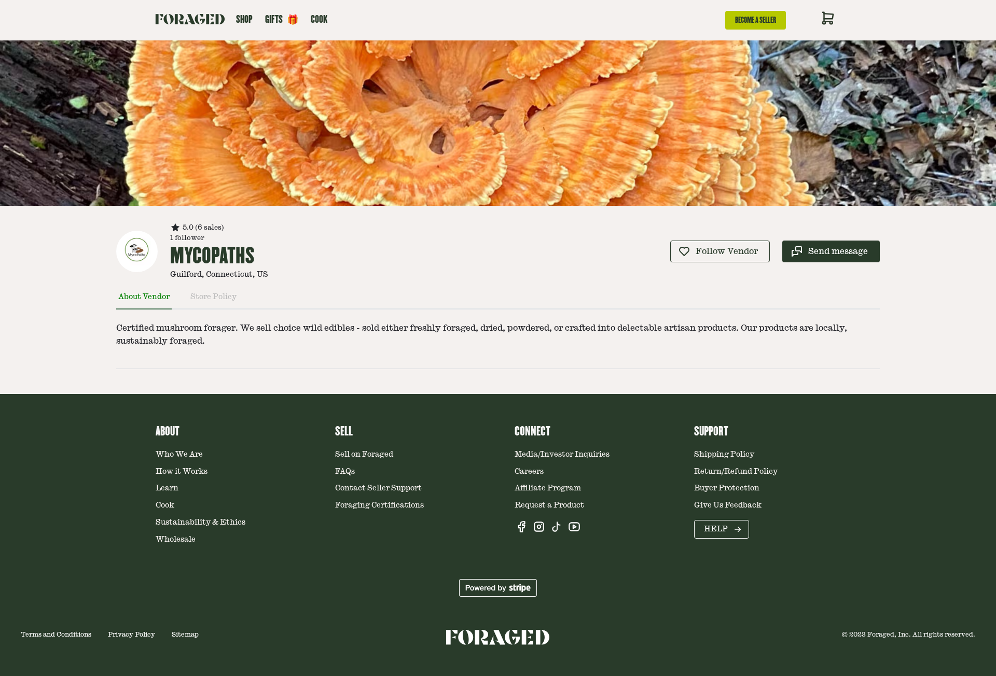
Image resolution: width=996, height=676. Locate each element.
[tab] (144, 301)
